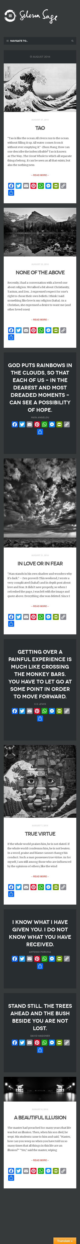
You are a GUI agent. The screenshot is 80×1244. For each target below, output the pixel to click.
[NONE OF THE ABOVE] (40, 232)
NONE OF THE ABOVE (40, 272)
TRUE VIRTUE (40, 834)
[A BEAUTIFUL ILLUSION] (40, 1089)
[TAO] (40, 88)
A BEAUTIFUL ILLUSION (40, 1117)
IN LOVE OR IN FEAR (40, 563)
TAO (40, 128)
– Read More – (40, 175)
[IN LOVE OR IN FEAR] (40, 503)
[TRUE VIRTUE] (40, 781)
